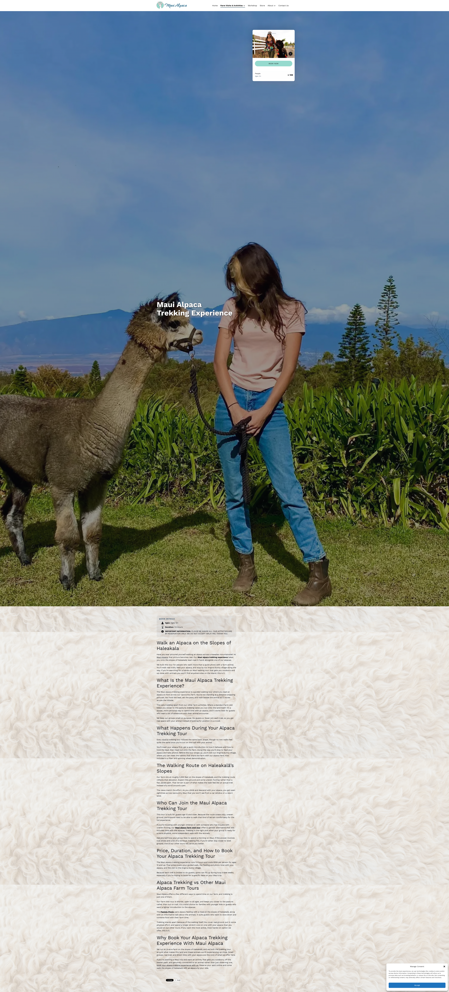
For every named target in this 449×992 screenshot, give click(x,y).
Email (178, 980)
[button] (444, 966)
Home (215, 5)
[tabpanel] (274, 44)
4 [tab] (273, 33)
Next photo (290, 54)
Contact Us (283, 5)
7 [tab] (291, 33)
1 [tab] (256, 33)
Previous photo (283, 54)
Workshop (252, 5)
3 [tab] (267, 33)
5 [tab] (279, 33)
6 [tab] (285, 33)
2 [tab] (261, 33)
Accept (417, 985)
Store (262, 5)
